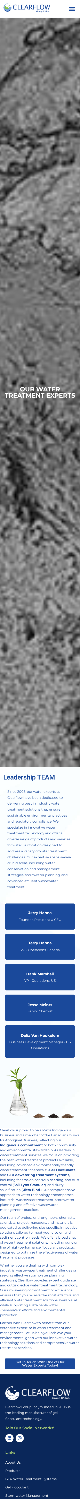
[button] (72, 8)
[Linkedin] (9, 1438)
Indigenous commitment (21, 1145)
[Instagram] (20, 1438)
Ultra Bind (31, 1190)
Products (12, 1471)
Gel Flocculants (62, 1170)
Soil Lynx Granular (29, 1185)
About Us (13, 1462)
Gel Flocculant (17, 1487)
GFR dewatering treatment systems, (38, 1175)
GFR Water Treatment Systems (31, 1479)
